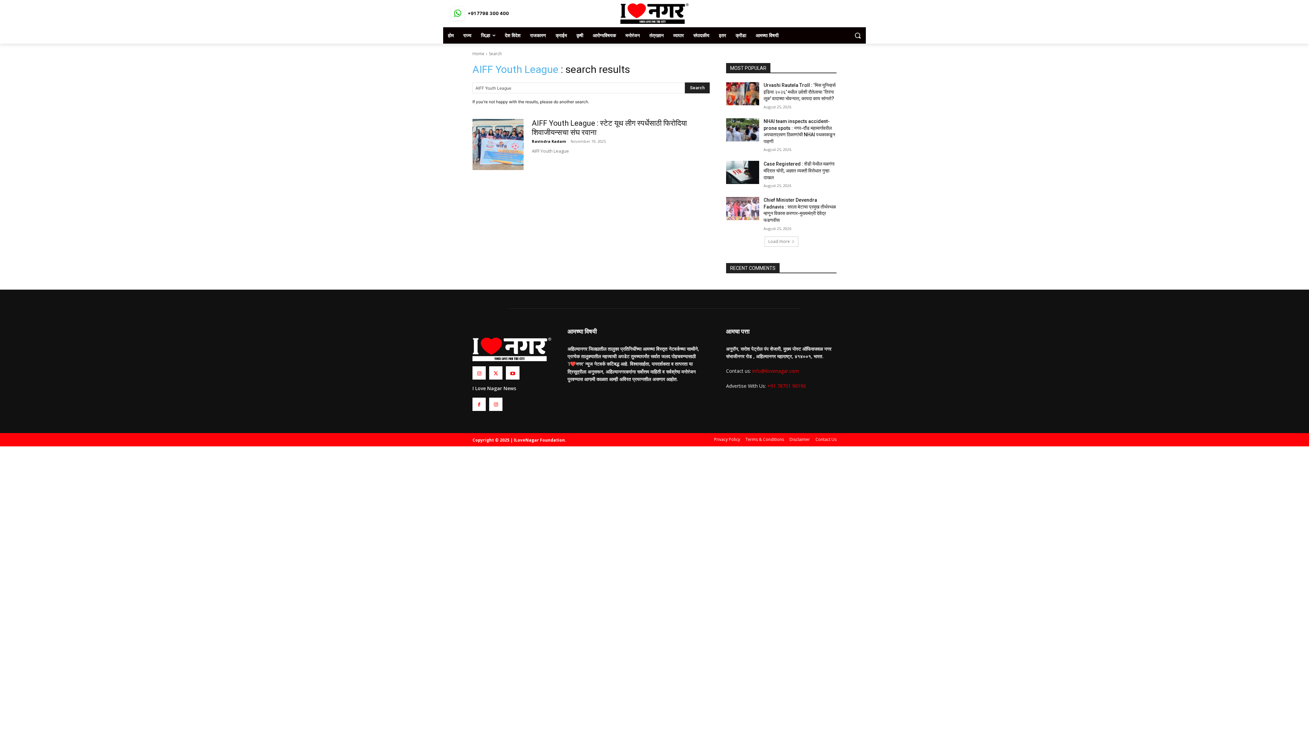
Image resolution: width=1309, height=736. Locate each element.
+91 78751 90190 (786, 386)
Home (478, 54)
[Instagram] (479, 373)
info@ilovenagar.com (775, 371)
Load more (779, 241)
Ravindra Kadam (549, 141)
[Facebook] (479, 404)
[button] (857, 35)
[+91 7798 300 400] (457, 13)
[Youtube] (512, 373)
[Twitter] (495, 373)
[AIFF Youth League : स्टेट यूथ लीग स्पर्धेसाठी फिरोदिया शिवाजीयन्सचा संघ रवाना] (498, 144)
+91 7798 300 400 (488, 13)
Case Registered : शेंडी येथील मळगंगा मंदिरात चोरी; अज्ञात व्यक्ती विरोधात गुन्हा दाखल (799, 170)
